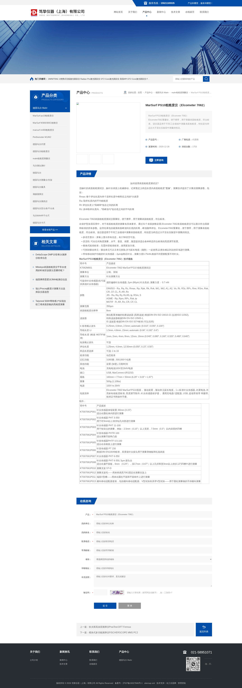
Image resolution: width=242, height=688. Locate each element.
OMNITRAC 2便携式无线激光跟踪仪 (64, 79)
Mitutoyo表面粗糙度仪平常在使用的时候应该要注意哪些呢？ (51, 269)
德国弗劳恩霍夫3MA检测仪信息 (51, 279)
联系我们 (204, 12)
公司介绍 (34, 660)
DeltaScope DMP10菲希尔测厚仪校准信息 (51, 256)
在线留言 (189, 12)
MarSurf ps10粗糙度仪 (43, 115)
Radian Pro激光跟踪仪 (90, 79)
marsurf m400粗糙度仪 (43, 130)
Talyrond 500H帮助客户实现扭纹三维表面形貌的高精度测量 (51, 303)
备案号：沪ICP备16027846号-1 (129, 683)
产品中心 (147, 12)
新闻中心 (161, 12)
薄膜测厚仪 (38, 194)
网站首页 (118, 12)
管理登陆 (182, 683)
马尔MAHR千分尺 (41, 215)
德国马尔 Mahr (40, 108)
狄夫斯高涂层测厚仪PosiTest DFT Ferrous (110, 627)
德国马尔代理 (39, 144)
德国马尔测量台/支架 (42, 180)
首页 (140, 92)
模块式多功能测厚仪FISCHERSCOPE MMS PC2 (113, 632)
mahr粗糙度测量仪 (41, 158)
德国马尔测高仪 (40, 201)
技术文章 (175, 12)
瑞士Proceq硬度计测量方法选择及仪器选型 (50, 290)
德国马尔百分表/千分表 (43, 208)
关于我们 (132, 12)
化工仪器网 (171, 683)
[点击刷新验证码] (117, 592)
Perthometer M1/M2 (42, 137)
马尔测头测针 (39, 165)
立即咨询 (158, 160)
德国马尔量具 (39, 187)
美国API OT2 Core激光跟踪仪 (133, 79)
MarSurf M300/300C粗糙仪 (45, 123)
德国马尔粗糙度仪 (41, 151)
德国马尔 (37, 173)
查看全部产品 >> (50, 229)
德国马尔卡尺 (39, 222)
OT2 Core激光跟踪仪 (110, 79)
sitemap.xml (149, 683)
